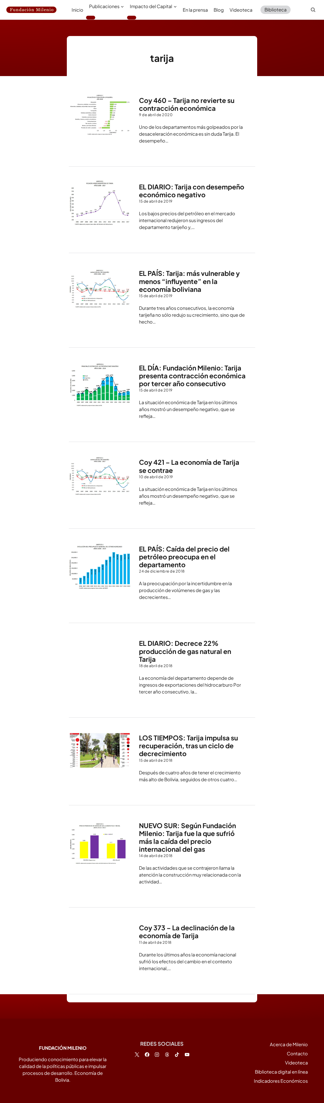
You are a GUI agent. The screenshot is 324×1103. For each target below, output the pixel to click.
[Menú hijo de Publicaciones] (90, 17)
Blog (219, 10)
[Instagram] (156, 1054)
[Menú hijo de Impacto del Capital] (131, 17)
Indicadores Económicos (281, 1081)
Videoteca (241, 10)
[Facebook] (147, 1054)
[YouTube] (187, 1054)
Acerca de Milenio (289, 1044)
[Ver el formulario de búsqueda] (313, 9)
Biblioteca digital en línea (281, 1072)
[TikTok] (176, 1054)
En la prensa (195, 10)
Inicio (77, 10)
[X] (136, 1054)
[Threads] (167, 1054)
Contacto (297, 1053)
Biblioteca (276, 9)
